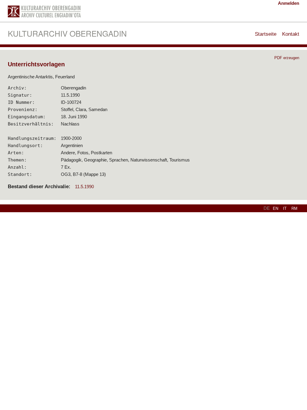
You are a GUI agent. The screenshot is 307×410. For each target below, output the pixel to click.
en (275, 208)
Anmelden (288, 3)
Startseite (265, 34)
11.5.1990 (84, 186)
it (285, 208)
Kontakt (290, 34)
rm (294, 208)
